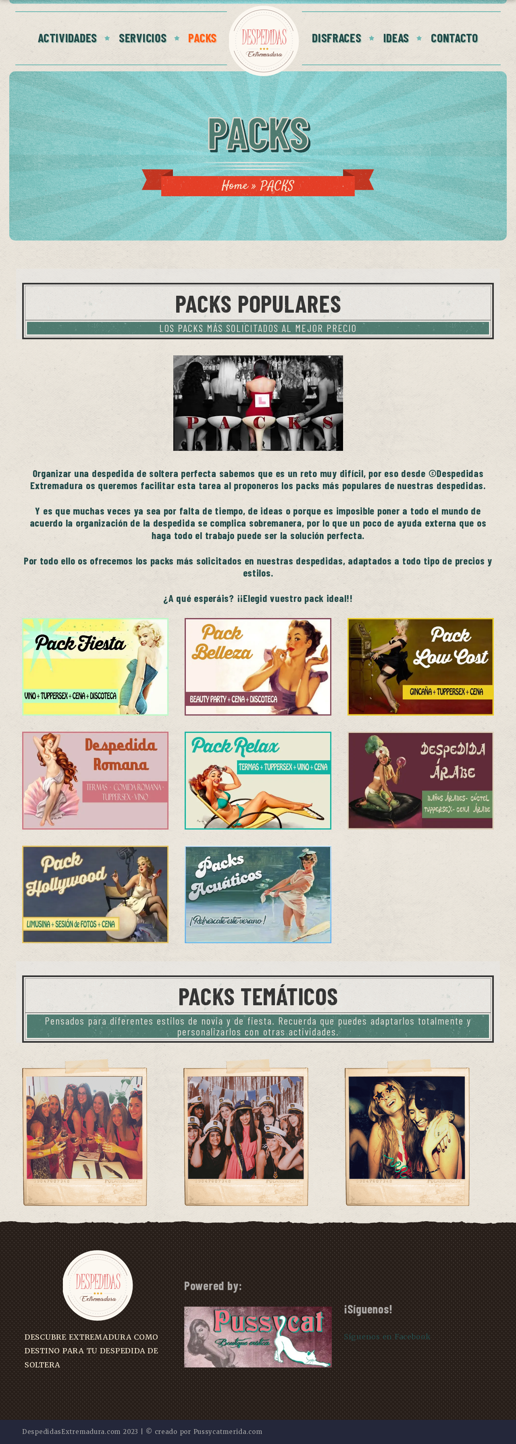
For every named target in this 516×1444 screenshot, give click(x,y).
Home (235, 186)
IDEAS (396, 37)
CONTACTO (454, 37)
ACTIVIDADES (67, 37)
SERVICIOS (142, 37)
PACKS (202, 37)
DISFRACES (336, 37)
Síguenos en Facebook (387, 1336)
